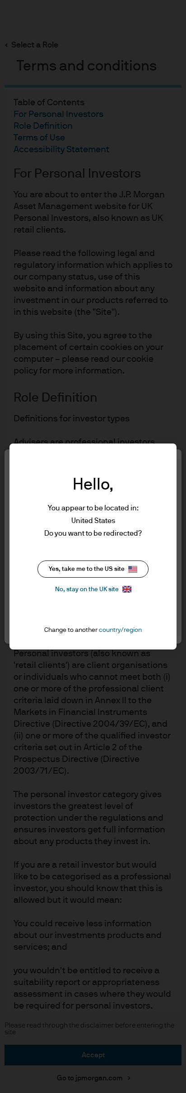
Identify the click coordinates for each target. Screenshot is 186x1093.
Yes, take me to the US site (87, 569)
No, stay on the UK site (87, 589)
